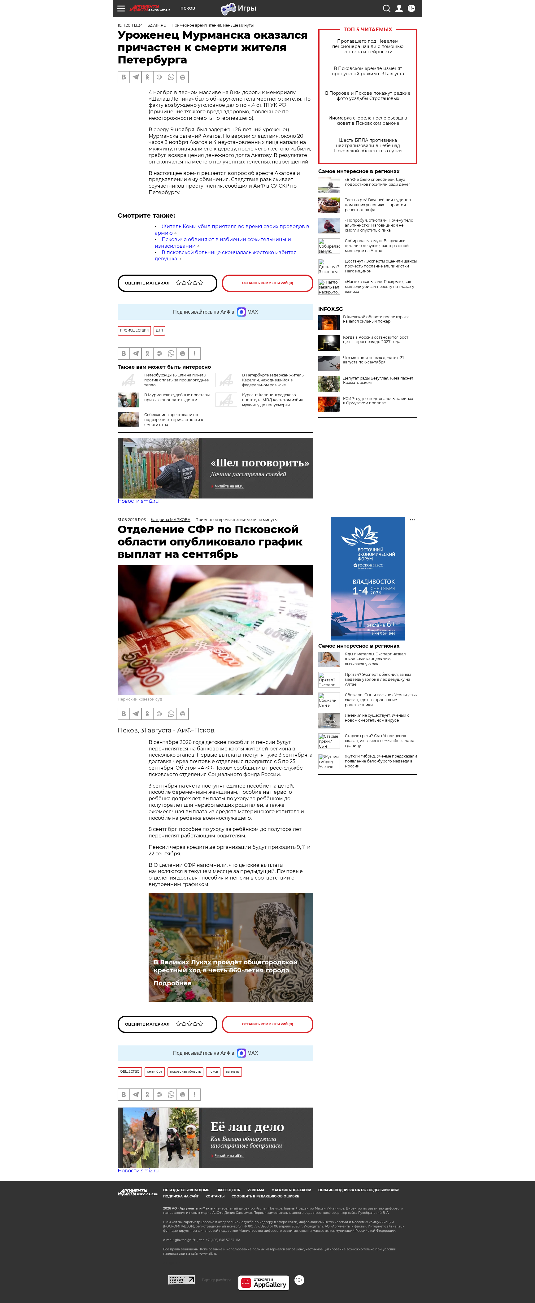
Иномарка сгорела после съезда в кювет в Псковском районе (367, 120)
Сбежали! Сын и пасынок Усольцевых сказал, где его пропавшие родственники (381, 700)
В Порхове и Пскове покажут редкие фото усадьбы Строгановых (368, 96)
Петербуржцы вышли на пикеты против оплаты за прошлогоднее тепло (176, 380)
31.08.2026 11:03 (132, 519)
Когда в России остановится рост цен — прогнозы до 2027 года (375, 339)
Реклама (255, 1190)
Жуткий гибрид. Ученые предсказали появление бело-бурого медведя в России (381, 761)
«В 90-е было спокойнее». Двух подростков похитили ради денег (377, 182)
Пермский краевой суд (140, 699)
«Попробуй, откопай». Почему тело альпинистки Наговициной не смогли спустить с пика (379, 225)
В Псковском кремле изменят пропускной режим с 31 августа (368, 71)
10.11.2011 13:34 (130, 25)
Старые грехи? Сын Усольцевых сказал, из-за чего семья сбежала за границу (379, 740)
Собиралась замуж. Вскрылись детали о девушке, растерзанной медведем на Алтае (377, 245)
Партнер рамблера (216, 1280)
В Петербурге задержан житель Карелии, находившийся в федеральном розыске (273, 380)
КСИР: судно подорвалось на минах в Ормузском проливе (378, 401)
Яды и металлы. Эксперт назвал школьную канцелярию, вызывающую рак (375, 659)
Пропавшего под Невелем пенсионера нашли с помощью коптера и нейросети (367, 46)
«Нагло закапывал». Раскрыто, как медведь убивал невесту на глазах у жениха (379, 286)
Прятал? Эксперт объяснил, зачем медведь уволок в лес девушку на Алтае (378, 679)
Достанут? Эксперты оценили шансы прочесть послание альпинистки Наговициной (381, 266)
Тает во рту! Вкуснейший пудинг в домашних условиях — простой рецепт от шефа (378, 205)
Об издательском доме (186, 1190)
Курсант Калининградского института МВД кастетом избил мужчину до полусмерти (272, 400)
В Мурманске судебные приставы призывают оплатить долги (177, 397)
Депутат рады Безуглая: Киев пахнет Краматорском (378, 380)
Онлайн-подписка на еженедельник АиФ (358, 1190)
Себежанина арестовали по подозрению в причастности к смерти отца (173, 419)
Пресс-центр (228, 1190)
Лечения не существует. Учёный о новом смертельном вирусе (377, 718)
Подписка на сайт (180, 1196)
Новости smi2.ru (138, 501)
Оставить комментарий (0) (267, 283)
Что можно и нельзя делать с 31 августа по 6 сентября (373, 360)
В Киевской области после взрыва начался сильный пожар (376, 319)
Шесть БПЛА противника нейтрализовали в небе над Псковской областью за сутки (368, 146)
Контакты (215, 1196)
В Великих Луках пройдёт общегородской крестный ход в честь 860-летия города (226, 966)
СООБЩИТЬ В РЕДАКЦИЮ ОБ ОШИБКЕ (265, 1196)
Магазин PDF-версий (291, 1190)
